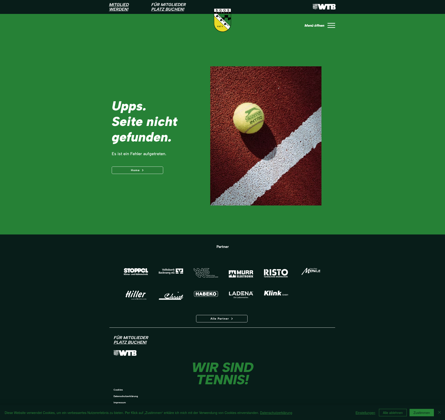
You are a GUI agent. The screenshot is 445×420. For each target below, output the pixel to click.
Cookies (118, 389)
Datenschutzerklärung (126, 396)
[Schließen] (439, 412)
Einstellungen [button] (365, 412)
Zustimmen (421, 412)
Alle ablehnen (393, 412)
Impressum (120, 402)
